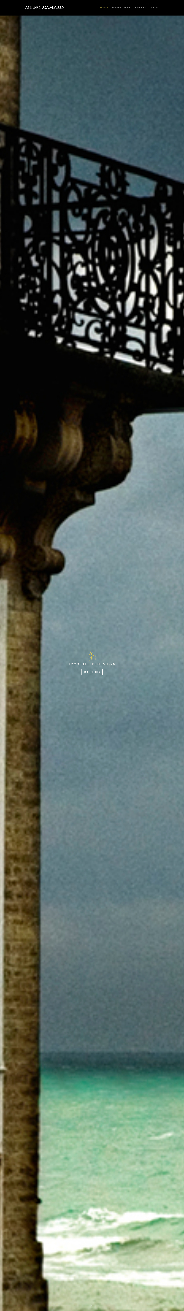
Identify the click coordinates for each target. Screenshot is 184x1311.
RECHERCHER (140, 8)
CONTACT (155, 8)
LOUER (127, 8)
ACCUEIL (104, 8)
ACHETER (116, 8)
